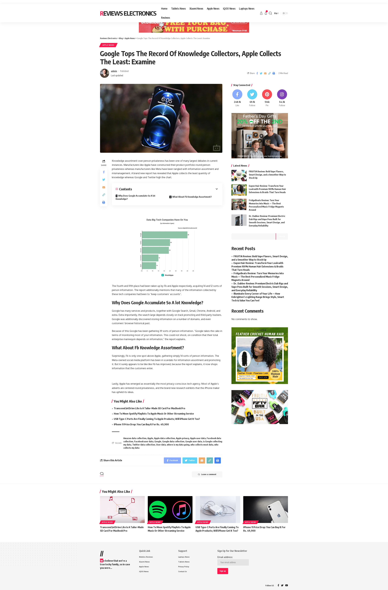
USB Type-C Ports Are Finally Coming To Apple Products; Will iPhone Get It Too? (157, 418)
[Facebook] (237, 98)
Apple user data (198, 438)
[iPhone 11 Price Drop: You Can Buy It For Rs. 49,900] (265, 509)
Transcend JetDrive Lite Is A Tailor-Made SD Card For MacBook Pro (149, 408)
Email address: (225, 557)
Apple (150, 438)
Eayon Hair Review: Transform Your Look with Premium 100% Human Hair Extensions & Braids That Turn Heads (267, 189)
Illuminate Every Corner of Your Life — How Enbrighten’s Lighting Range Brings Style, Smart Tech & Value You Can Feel (257, 297)
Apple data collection (164, 438)
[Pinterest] (267, 98)
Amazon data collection (134, 438)
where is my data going (178, 444)
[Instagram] (282, 98)
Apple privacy (182, 438)
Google (157, 441)
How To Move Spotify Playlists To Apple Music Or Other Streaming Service (154, 413)
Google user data (193, 441)
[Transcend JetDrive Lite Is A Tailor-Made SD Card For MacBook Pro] (122, 509)
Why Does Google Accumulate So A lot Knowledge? (135, 197)
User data (161, 444)
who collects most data (202, 444)
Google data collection (173, 441)
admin (114, 71)
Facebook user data (143, 441)
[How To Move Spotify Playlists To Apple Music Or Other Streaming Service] (170, 509)
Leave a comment (208, 474)
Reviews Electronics (128, 13)
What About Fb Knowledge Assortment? (192, 197)
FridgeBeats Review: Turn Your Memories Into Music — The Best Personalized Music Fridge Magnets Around (257, 277)
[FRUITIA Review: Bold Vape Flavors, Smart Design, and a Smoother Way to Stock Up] (239, 175)
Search (282, 236)
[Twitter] (252, 98)
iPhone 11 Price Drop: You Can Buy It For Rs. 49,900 (141, 424)
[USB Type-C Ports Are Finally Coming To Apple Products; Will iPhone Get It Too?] (218, 509)
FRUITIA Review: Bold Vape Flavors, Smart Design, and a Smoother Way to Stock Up (267, 174)
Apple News (108, 45)
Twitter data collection (143, 444)
